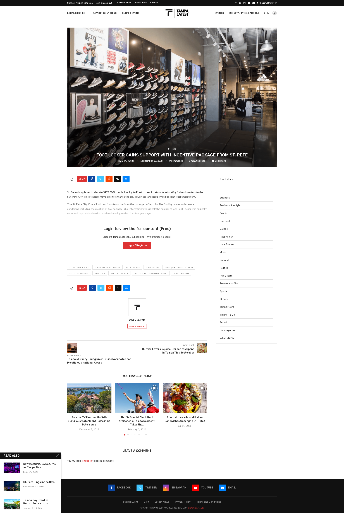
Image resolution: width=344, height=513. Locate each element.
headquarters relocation (179, 267)
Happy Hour (226, 236)
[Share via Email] (126, 179)
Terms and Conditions (208, 501)
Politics (224, 267)
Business (225, 197)
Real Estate (226, 275)
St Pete (224, 299)
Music (223, 252)
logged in (87, 460)
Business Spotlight (230, 205)
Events (154, 3)
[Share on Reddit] (109, 179)
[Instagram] (244, 3)
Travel (223, 322)
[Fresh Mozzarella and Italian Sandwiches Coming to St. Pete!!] (185, 398)
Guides (224, 228)
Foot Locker (133, 267)
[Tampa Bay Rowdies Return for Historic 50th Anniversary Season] (12, 504)
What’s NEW (227, 338)
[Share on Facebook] (91, 179)
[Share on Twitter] (100, 179)
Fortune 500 (152, 267)
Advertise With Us (105, 13)
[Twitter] (240, 3)
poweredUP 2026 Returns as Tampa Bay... (39, 466)
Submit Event (130, 13)
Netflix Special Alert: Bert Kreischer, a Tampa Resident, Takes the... (137, 421)
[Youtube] (249, 3)
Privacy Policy (182, 501)
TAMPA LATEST (196, 507)
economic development (107, 267)
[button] (72, 409)
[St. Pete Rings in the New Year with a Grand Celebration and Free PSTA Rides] (12, 486)
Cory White (128, 160)
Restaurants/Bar (229, 283)
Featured (225, 220)
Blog (146, 501)
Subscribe (141, 3)
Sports (223, 291)
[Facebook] (235, 3)
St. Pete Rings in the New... (39, 482)
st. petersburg (181, 273)
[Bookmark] (268, 13)
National (224, 260)
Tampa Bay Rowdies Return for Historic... (36, 502)
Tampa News (227, 306)
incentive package (79, 273)
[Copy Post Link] (117, 179)
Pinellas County (119, 273)
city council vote (79, 267)
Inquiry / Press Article (244, 13)
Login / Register (137, 245)
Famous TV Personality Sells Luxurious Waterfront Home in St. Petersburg (89, 421)
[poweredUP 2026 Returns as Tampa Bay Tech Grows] (12, 468)
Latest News (124, 3)
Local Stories (76, 13)
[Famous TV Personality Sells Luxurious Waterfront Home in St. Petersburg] (89, 398)
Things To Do (227, 314)
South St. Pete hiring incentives (150, 273)
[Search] (264, 13)
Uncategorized (228, 330)
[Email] (253, 3)
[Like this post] (83, 179)
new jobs (100, 273)
